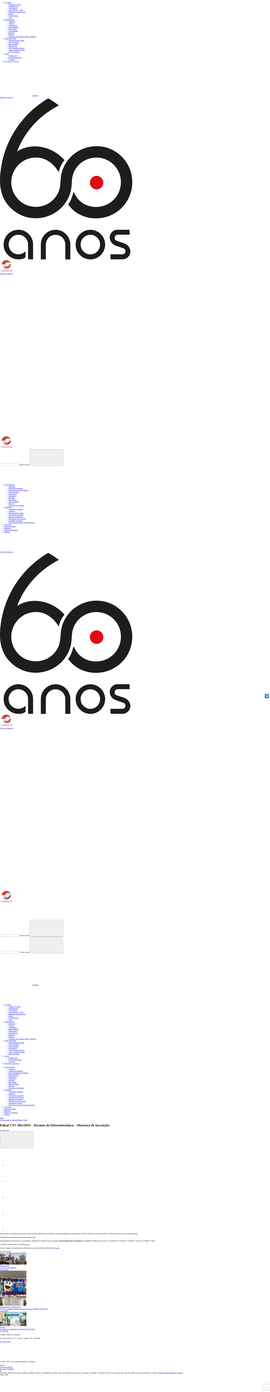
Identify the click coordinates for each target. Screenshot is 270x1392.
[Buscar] (16, 919)
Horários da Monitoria (15, 517)
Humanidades (13, 31)
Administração (13, 6)
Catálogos (11, 511)
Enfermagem (12, 29)
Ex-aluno (11, 59)
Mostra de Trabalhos (11, 530)
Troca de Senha (13, 42)
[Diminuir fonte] (48, 79)
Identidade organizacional (17, 12)
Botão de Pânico (13, 52)
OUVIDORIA (13, 16)
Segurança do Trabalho (16, 505)
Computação (12, 25)
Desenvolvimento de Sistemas (18, 490)
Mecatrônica (12, 500)
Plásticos (11, 35)
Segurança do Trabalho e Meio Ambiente (22, 37)
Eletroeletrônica (13, 27)
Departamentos (9, 20)
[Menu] (16, 550)
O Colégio (7, 2)
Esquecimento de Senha (16, 40)
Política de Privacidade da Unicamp (170, 1373)
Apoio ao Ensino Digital (16, 50)
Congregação (12, 8)
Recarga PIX (12, 46)
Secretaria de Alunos (15, 521)
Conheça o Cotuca (14, 4)
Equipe (10, 14)
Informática (12, 496)
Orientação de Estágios (16, 515)
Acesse (6, 54)
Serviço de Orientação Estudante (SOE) (21, 523)
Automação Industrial (15, 488)
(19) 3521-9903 (5, 1342)
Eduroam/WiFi (13, 44)
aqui (135, 1234)
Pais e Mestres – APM (15, 10)
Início (2, 1118)
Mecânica (11, 33)
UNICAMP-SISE (10, 39)
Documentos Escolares (16, 513)
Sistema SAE (12, 56)
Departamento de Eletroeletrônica (11, 1120)
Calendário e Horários (15, 509)
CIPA (10, 18)
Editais (25, 1120)
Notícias (7, 532)
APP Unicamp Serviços (16, 48)
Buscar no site (24, 465)
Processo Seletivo (10, 526)
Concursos (7, 524)
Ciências (11, 23)
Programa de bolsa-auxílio (17, 519)
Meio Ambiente (13, 502)
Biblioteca (7, 528)
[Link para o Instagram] (16, 481)
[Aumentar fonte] (16, 79)
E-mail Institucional (14, 58)
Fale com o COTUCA (11, 61)
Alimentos (11, 21)
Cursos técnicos (9, 485)
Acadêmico (8, 507)
